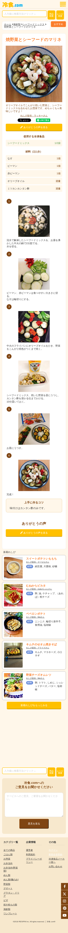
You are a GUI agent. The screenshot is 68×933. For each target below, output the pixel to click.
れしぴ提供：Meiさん (35, 617)
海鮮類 (17, 24)
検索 (51, 15)
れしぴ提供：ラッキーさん (34, 115)
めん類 (6, 875)
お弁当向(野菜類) (10, 869)
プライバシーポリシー (34, 860)
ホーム (7, 24)
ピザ (5, 900)
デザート (8, 888)
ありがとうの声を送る (35, 127)
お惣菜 (6, 859)
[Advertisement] (34, 739)
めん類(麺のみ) (10, 879)
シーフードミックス (33, 24)
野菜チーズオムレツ (38, 674)
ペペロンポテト (36, 613)
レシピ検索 (60, 15)
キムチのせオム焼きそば (41, 644)
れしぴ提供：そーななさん (37, 562)
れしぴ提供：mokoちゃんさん (39, 589)
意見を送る (34, 823)
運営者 (29, 850)
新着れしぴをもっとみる (34, 705)
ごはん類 (8, 854)
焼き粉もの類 (10, 904)
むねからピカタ (36, 585)
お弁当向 (8, 863)
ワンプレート (10, 913)
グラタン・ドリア (11, 894)
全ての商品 (9, 850)
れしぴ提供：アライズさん (37, 648)
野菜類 (6, 884)
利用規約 (30, 854)
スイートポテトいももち (41, 558)
